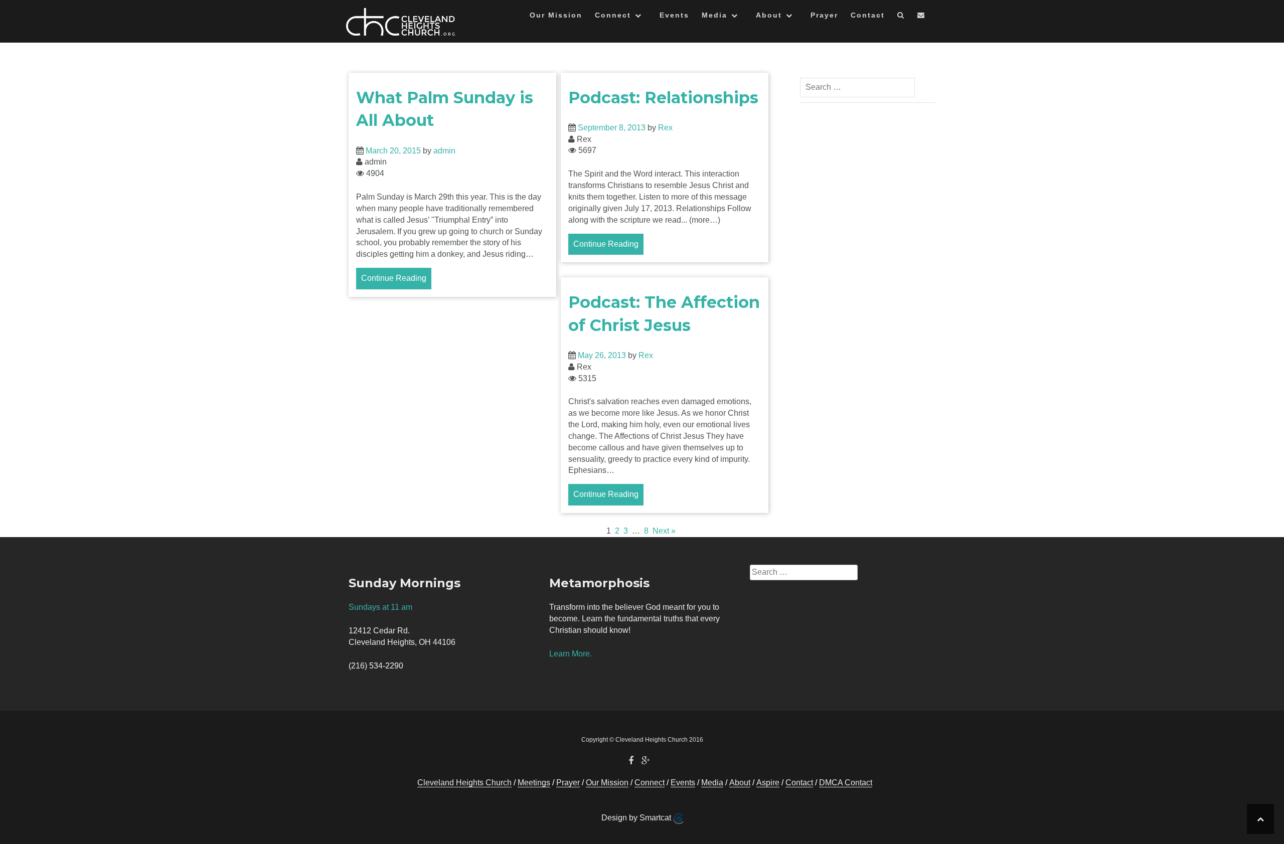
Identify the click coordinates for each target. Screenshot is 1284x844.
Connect (613, 15)
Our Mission (556, 15)
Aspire (767, 782)
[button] (901, 17)
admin (444, 150)
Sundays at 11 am (380, 607)
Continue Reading (393, 278)
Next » (664, 531)
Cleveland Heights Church (464, 782)
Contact (868, 15)
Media (714, 15)
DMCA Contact (845, 782)
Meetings (534, 782)
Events (674, 15)
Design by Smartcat (637, 817)
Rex (665, 127)
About (769, 15)
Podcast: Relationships (663, 97)
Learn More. (570, 653)
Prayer (824, 15)
